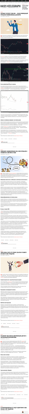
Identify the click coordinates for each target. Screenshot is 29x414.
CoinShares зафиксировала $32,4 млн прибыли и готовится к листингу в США (14, 152)
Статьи (9, 0)
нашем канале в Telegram (18, 135)
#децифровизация (24, 2)
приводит (2, 277)
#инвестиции (13, 323)
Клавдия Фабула (3, 154)
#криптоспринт (3, 394)
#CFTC (22, 394)
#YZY (1, 323)
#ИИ (13, 2)
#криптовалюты (9, 323)
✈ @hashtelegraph (26, 2)
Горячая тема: (24, 4)
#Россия (7, 2)
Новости (2, 0)
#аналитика (19, 2)
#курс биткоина (3, 2)
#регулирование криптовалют (11, 394)
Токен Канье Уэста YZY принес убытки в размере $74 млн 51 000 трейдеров (14, 253)
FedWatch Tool (6, 126)
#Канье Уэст (18, 323)
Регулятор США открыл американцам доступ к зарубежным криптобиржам (13, 336)
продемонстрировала (12, 173)
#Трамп (16, 2)
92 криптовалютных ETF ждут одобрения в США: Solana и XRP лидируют (14, 408)
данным (3, 56)
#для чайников (10, 2)
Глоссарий (12, 0)
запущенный (10, 281)
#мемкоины (4, 323)
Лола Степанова (3, 16)
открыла (23, 341)
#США (6, 394)
